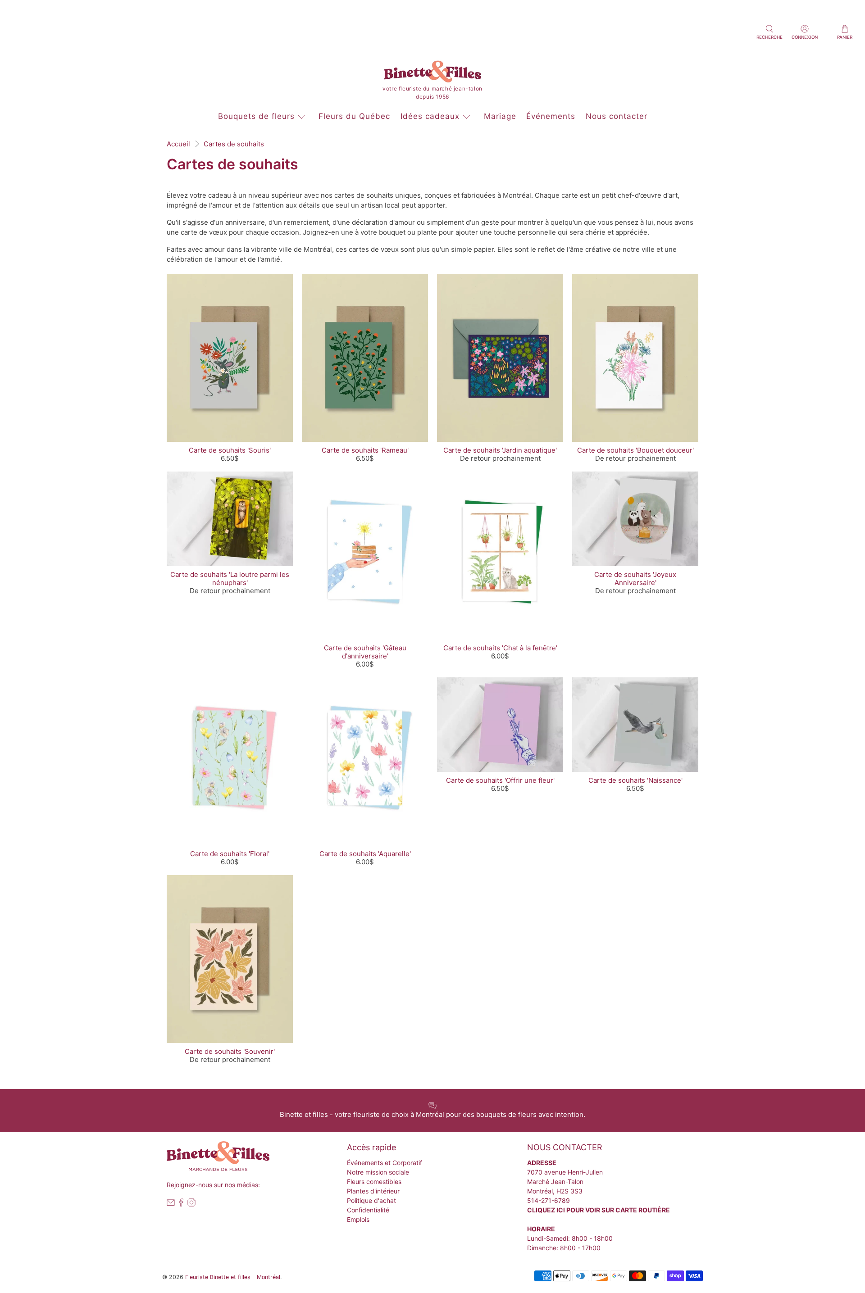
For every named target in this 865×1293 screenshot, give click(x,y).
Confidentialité (368, 1210)
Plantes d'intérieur (373, 1191)
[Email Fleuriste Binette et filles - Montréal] (171, 1204)
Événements (550, 116)
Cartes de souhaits (234, 144)
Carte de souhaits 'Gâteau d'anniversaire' (365, 652)
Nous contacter (616, 116)
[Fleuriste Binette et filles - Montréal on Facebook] (181, 1204)
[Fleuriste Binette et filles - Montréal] (432, 73)
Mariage (500, 116)
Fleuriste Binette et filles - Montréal (232, 1277)
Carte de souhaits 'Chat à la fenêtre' (500, 648)
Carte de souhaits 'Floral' (229, 853)
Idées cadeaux (430, 116)
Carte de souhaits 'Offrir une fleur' (500, 780)
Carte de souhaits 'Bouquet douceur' (635, 450)
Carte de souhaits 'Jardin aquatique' (500, 450)
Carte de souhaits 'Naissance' (635, 780)
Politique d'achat (371, 1200)
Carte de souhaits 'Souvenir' (230, 1051)
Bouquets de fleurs (256, 116)
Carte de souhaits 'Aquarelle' (365, 853)
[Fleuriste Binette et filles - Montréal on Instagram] (191, 1204)
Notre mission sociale (378, 1172)
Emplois (358, 1219)
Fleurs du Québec (354, 116)
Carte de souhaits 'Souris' (230, 450)
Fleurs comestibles (374, 1181)
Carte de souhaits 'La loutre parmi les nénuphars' (229, 578)
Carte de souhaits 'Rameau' (365, 450)
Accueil (178, 144)
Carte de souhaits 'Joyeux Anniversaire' (635, 578)
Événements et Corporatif (384, 1162)
